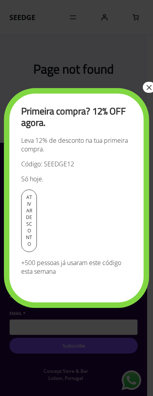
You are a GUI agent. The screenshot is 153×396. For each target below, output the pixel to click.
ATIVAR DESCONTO (29, 220)
